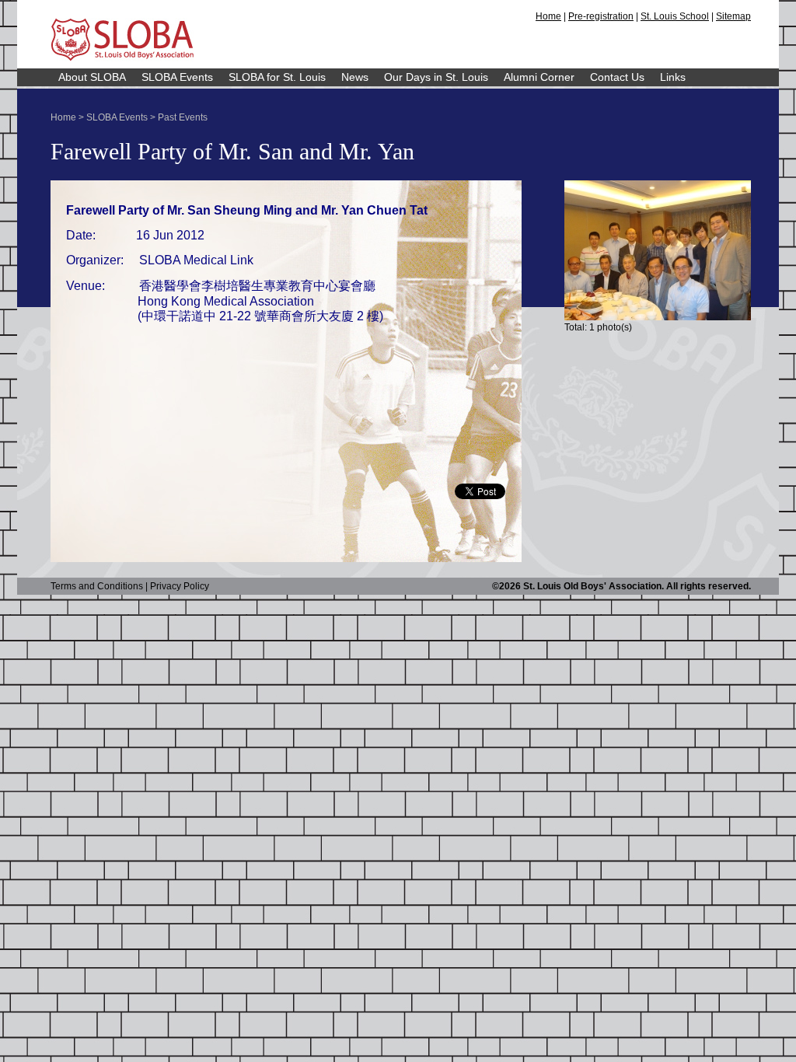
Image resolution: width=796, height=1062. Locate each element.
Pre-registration (601, 16)
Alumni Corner (539, 77)
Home (548, 16)
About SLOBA (92, 77)
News (354, 77)
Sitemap (733, 16)
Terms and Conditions (97, 586)
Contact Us (617, 77)
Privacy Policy (179, 586)
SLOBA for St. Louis (277, 77)
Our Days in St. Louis (436, 77)
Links (673, 77)
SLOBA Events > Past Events (147, 117)
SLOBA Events (177, 77)
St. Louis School (675, 16)
